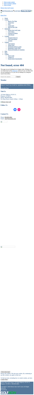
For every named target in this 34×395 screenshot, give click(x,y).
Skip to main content (9, 2)
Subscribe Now (5, 88)
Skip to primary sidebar (10, 3)
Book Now (4, 15)
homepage (15, 70)
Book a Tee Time (25, 11)
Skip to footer (7, 5)
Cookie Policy (4, 379)
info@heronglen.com (7, 11)
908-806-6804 (8, 117)
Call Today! (18, 11)
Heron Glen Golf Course (7, 8)
